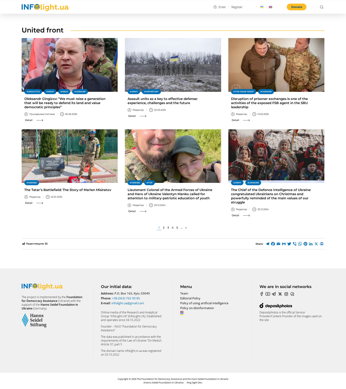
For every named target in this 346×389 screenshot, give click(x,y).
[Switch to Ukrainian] (261, 7)
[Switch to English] (270, 7)
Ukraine (81, 91)
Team (184, 293)
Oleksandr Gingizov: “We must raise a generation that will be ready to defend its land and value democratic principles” (64, 103)
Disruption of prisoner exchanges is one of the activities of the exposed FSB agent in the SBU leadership (269, 103)
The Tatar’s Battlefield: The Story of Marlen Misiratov (67, 190)
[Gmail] (284, 244)
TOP (150, 182)
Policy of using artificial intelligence (204, 303)
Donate (296, 7)
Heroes (32, 182)
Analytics (34, 91)
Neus (65, 91)
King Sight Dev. (195, 382)
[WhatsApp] (300, 244)
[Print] (321, 244)
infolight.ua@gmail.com (128, 303)
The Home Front (244, 91)
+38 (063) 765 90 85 (126, 298)
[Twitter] (289, 244)
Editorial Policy (190, 298)
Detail (28, 120)
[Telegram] (267, 244)
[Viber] (294, 244)
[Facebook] (273, 244)
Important (152, 91)
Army (51, 91)
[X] (316, 244)
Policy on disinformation (197, 308)
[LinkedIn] (311, 244)
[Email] (278, 244)
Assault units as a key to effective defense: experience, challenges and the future (163, 101)
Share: (259, 243)
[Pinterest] (305, 244)
